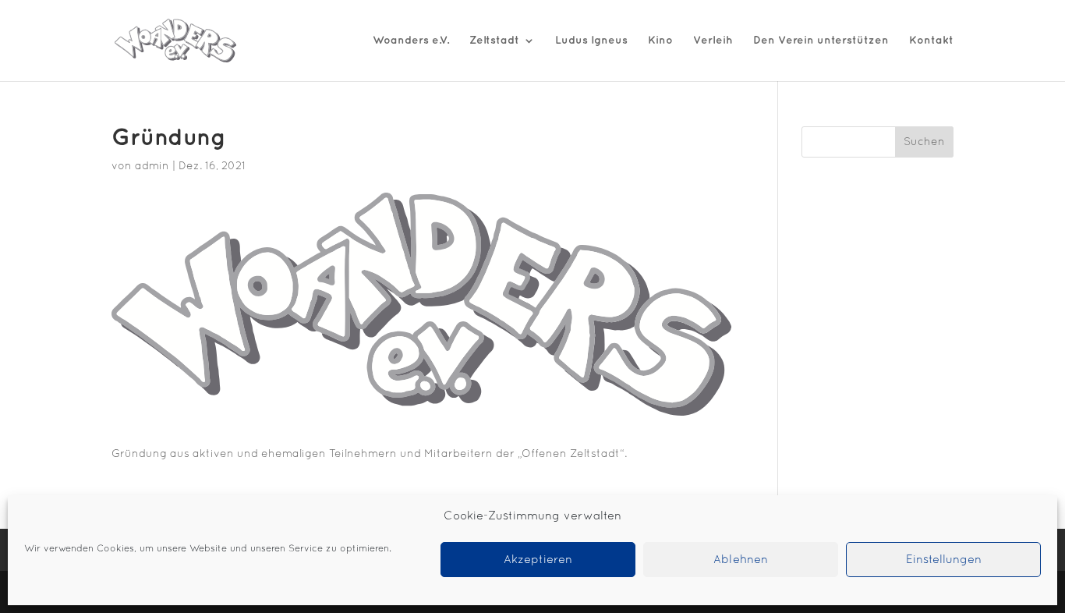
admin (152, 166)
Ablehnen (740, 560)
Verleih (713, 40)
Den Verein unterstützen (821, 40)
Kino (660, 40)
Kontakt (931, 40)
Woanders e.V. (411, 40)
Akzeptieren (538, 560)
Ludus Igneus (591, 40)
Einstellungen (944, 560)
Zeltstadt (494, 40)
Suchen (924, 142)
